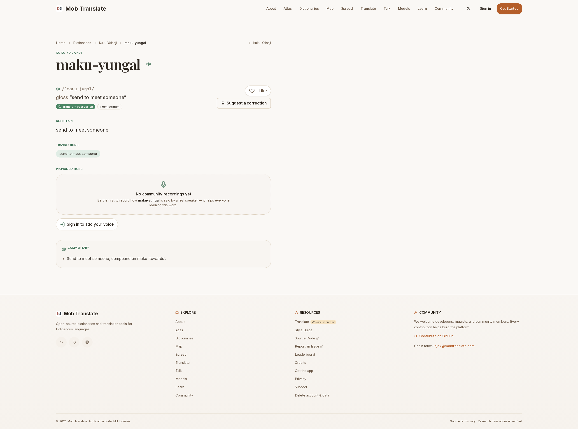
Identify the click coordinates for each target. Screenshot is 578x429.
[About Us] (87, 342)
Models (404, 9)
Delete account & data (312, 395)
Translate (368, 9)
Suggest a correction (247, 103)
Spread (347, 9)
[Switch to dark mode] (468, 8)
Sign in (485, 9)
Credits (300, 363)
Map (329, 9)
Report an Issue (307, 346)
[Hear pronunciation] (148, 64)
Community (444, 9)
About (271, 9)
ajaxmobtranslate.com (454, 346)
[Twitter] (74, 342)
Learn (422, 9)
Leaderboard (305, 354)
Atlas (288, 9)
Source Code (305, 338)
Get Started (509, 9)
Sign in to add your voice (90, 224)
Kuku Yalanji (108, 43)
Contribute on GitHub (436, 336)
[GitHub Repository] (61, 342)
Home (60, 43)
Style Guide (303, 330)
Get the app (304, 371)
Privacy (300, 379)
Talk (387, 9)
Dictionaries (309, 9)
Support (301, 387)
